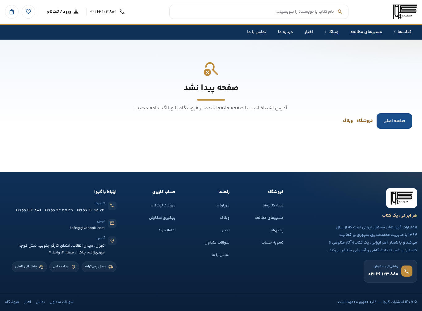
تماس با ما (221, 255)
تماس (40, 302)
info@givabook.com (87, 228)
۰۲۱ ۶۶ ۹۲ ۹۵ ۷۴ (91, 210)
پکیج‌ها (277, 230)
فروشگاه (365, 121)
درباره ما (222, 205)
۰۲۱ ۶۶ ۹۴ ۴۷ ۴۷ (59, 210)
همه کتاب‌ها (273, 205)
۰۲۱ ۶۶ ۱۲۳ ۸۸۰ (28, 210)
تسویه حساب (272, 243)
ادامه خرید (166, 230)
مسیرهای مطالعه (269, 218)
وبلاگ (348, 121)
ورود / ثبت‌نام (162, 205)
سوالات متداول (217, 243)
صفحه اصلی (394, 121)
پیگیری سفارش (162, 218)
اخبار (226, 230)
